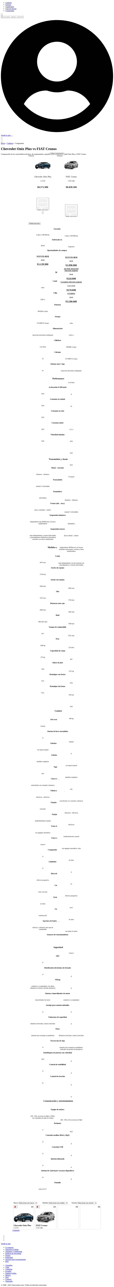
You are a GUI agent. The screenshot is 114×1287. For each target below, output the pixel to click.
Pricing (7, 1255)
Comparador (9, 11)
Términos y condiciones (13, 1251)
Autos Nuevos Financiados (71, 274)
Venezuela (9, 1281)
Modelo (45, 1203)
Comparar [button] (15, 1230)
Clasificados (9, 7)
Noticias (8, 5)
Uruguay (8, 1279)
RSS (7, 1261)
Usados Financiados (71, 286)
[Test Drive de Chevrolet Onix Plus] (43, 212)
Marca (16, 1203)
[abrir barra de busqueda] (2, 15)
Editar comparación (57, 154)
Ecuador (8, 1271)
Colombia (8, 1269)
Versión (74, 1203)
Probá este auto (34, 223)
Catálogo (8, 3)
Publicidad (9, 1257)
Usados (71, 298)
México (8, 1275)
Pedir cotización (43, 210)
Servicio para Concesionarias (15, 1259)
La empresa (9, 1247)
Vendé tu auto (6, 135)
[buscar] (23, 17)
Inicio (3, 143)
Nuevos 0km (43, 260)
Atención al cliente (11, 1249)
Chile (7, 1267)
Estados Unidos (10, 1273)
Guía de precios (10, 9)
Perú (7, 1277)
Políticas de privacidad (13, 1253)
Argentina (8, 1265)
